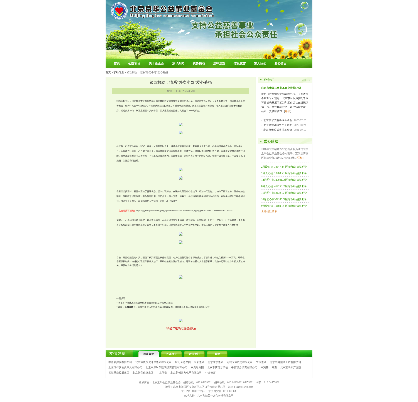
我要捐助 (199, 63)
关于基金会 (156, 63)
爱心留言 (281, 63)
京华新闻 (178, 63)
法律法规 (219, 63)
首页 (117, 63)
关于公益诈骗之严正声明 (277, 125)
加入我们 (260, 63)
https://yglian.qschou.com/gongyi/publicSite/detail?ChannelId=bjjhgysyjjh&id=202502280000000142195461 (184, 210)
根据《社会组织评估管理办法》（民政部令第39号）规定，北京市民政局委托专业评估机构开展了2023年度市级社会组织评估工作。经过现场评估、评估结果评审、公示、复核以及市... (284, 102)
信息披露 (240, 63)
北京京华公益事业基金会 (277, 120)
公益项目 (134, 63)
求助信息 (118, 72)
